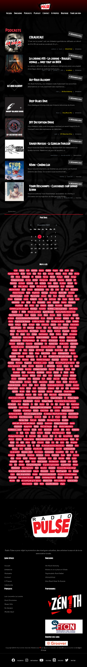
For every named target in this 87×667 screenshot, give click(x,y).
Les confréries (67, 436)
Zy (44, 648)
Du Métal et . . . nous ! (14, 430)
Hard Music (53, 293)
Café (34, 388)
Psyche (71, 299)
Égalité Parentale (48, 312)
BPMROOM (69, 446)
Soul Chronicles (10, 600)
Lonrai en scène (72, 481)
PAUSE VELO (9, 612)
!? (40, 356)
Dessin (23, 334)
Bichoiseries (67, 315)
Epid (62, 388)
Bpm (57, 388)
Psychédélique (15, 360)
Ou (37, 356)
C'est (33, 442)
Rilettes (62, 404)
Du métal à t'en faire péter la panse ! (60, 356)
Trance (46, 398)
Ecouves (42, 331)
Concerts (76, 455)
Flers (36, 468)
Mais (22, 442)
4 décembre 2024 (75, 35)
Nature (12, 331)
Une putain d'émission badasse (67, 474)
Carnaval (12, 344)
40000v (37, 477)
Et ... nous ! (66, 407)
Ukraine (25, 353)
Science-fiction (13, 388)
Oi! (32, 277)
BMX (62, 430)
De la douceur (53, 340)
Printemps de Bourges (61, 439)
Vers (21, 433)
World (62, 286)
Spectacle (41, 391)
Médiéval (28, 395)
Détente (29, 290)
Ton (52, 404)
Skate (68, 430)
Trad (34, 395)
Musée (24, 366)
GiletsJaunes (15, 468)
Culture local (71, 337)
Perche (69, 433)
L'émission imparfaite (40, 369)
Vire (48, 321)
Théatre (63, 302)
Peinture (11, 446)
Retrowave (57, 375)
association (54, 155)
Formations (73, 334)
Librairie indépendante (66, 426)
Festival (48, 270)
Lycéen (74, 458)
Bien (49, 328)
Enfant (34, 391)
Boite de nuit (73, 382)
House (29, 274)
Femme (47, 455)
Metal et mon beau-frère (34, 398)
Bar (68, 404)
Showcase (25, 360)
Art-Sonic (22, 283)
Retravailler (41, 302)
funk (49, 70)
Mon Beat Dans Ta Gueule (55, 581)
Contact (46, 13)
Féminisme (72, 302)
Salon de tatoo (73, 417)
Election (45, 436)
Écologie (31, 325)
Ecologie (50, 274)
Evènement (13, 461)
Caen (21, 449)
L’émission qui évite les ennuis (19, 309)
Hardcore (70, 296)
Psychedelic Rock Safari (54, 573)
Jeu (15, 465)
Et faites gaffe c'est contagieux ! (41, 407)
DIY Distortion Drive (41, 122)
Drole (76, 477)
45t (62, 290)
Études (65, 334)
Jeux (59, 325)
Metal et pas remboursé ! (16, 398)
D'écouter (40, 442)
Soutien (59, 366)
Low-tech (56, 430)
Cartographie (13, 407)
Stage (37, 353)
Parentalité (58, 305)
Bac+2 (36, 385)
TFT (24, 328)
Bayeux (50, 331)
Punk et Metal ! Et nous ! (25, 477)
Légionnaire (74, 344)
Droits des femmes (14, 385)
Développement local (53, 420)
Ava (51, 411)
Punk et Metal (45, 353)
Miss (39, 436)
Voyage (15, 350)
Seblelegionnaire (63, 353)
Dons (12, 458)
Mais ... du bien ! (23, 286)
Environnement (39, 290)
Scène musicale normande (44, 439)
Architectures (21, 455)
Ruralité (14, 312)
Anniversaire (42, 458)
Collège (34, 334)
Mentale (47, 433)
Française (21, 356)
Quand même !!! (73, 414)
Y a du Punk (75, 407)
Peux (19, 404)
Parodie (22, 391)
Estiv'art (75, 315)
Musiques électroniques (16, 436)
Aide (69, 461)
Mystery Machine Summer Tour (65, 312)
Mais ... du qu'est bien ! (23, 474)
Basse (77, 366)
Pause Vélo (8, 604)
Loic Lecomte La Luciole (13, 596)
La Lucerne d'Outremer (48, 347)
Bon (67, 442)
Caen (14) (70, 176)
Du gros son (12, 477)
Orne (33, 302)
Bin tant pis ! (12, 404)
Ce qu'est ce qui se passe (51, 465)
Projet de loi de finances (22, 321)
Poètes (29, 388)
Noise (26, 315)
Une (45, 328)
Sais (36, 404)
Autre (62, 442)
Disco (55, 296)
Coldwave (74, 331)
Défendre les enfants (34, 312)
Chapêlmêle (35, 293)
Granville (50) (68, 198)
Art (76, 296)
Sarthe (22, 388)
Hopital (52, 471)
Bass (39, 274)
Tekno (25, 350)
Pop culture (74, 290)
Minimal (32, 375)
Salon (68, 458)
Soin (67, 388)
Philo (29, 379)
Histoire (58, 274)
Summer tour (53, 344)
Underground (43, 280)
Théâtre (58, 334)
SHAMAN (43, 305)
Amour (75, 461)
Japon (49, 302)
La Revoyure (30, 356)
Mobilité (50, 305)
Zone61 (34, 430)
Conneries (29, 344)
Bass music (53, 395)
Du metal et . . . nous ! (40, 363)
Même (28, 442)
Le (17, 433)
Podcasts (28, 13)
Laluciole (76, 385)
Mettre (42, 404)
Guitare (35, 411)
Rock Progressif (61, 471)
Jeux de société (65, 155)
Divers (65, 274)
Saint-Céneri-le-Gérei (16, 315)
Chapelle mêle (16, 353)
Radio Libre (20, 344)
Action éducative (16, 328)
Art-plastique (27, 411)
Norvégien (28, 382)
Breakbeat (16, 372)
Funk (34, 274)
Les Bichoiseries (53, 286)
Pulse (45, 356)
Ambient (65, 375)
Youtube (63, 461)
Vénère (11, 321)
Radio (49, 283)
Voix (71, 366)
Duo (13, 369)
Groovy (77, 274)
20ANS (26, 296)
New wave (25, 375)
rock (43, 70)
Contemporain (15, 375)
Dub (72, 270)
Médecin (73, 347)
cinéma (62, 176)
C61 (75, 360)
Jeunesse (71, 293)
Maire (31, 353)
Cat (37, 305)
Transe (66, 372)
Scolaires (50, 318)
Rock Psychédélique (29, 340)
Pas (57, 442)
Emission (66, 318)
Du (71, 360)
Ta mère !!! (37, 417)
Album (69, 455)
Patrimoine (19, 363)
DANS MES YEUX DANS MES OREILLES (24, 423)
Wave (44, 375)
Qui (17, 442)
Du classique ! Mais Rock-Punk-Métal (55, 414)
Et (33, 446)
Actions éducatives (67, 411)
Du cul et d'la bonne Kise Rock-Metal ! (27, 318)
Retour (33, 433)
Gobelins (21, 465)
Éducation (13, 356)
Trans (44, 417)
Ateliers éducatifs (28, 337)
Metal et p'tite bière (65, 395)
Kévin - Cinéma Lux (39, 164)
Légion (12, 474)
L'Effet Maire (73, 309)
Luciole (26, 299)
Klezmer (37, 401)
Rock (27, 270)
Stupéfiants (19, 305)
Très (18, 481)
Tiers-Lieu (13, 283)
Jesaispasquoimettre (48, 477)
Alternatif (53, 280)
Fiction (76, 436)
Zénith (27, 461)
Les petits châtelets (52, 484)
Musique (59, 277)
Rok (56, 404)
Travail (52, 334)
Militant (75, 465)
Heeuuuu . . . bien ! (27, 452)
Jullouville (56, 302)
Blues (70, 274)
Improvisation (38, 344)
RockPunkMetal (20, 446)
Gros (29, 446)
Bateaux (14, 449)
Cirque (66, 366)
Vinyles (65, 299)
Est (77, 439)
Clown (28, 391)
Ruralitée (65, 420)
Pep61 (37, 325)
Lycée (77, 299)
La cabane (69, 70)
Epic (26, 305)
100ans (10, 299)
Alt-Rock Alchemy (39, 79)
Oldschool (62, 296)
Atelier (49, 379)
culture (53, 49)
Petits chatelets (27, 484)
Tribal (45, 395)
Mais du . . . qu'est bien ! (60, 328)
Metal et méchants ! (43, 337)
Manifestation (43, 334)
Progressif (66, 331)
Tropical (56, 372)
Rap (46, 299)
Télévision (20, 369)
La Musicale (25, 277)
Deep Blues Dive (38, 101)
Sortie (65, 382)
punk (56, 134)
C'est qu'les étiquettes (34, 465)
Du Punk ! (40, 433)
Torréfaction (42, 388)
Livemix (72, 423)
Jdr (20, 350)
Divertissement (53, 461)
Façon (47, 442)
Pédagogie (32, 458)
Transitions (31, 455)
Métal (28, 302)
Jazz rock (56, 379)
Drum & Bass (59, 350)
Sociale (35, 474)
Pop (76, 283)
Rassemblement (72, 340)
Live (52, 290)
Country (33, 315)
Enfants (31, 350)
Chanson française (18, 293)
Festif (40, 395)
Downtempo (48, 423)
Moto (49, 458)
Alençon (43, 296)
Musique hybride (29, 439)
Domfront (57, 331)
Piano (23, 372)
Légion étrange (23, 407)
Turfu (27, 433)
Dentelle (31, 366)
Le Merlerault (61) (69, 449)
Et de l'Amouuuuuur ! (25, 417)
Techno (55, 283)
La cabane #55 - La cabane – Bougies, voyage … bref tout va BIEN (50, 60)
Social (40, 315)
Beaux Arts (39, 366)
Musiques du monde (17, 280)
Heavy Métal (13, 417)
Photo (12, 334)
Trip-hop (45, 277)
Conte (40, 299)
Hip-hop (52, 277)
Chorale (18, 458)
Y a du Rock (17, 411)
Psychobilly (41, 420)
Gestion (51, 382)
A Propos (8, 581)
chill (62, 70)
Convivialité (55, 455)
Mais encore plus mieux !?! (48, 474)
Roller (40, 430)
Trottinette (75, 430)
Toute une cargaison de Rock (33, 414)
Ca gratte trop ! (66, 465)
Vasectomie (68, 305)
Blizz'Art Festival (14, 290)
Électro (73, 353)
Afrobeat (73, 375)
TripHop (36, 426)
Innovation (52, 468)
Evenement (36, 379)
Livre (28, 334)
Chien (76, 446)
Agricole (15, 391)
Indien (36, 484)
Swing (72, 372)
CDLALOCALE (36, 37)
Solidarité (33, 299)
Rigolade (51, 369)
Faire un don (75, 13)
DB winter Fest (47, 481)
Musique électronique (61, 423)
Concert (53, 325)
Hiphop (18, 277)
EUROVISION (22, 379)
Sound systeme (16, 401)
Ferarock (38, 277)
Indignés (35, 471)
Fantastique (19, 395)
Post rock (64, 379)
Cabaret (71, 350)
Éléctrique (60, 369)
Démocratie (44, 471)
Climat (54, 353)
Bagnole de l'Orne (22, 331)
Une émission (39, 452)
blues (57, 113)
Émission (38, 328)
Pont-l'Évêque (34, 331)
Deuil (55, 426)
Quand (12, 442)
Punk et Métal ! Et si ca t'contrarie (65, 401)
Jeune (33, 461)
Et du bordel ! (74, 325)
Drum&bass (40, 372)
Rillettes (62, 337)
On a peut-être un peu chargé (66, 468)
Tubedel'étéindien (69, 391)
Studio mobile (64, 344)
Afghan (58, 382)
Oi (26, 436)
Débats (67, 277)
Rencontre (72, 379)
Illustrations (75, 404)
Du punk (51, 363)
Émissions (18, 13)
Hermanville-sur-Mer (32, 347)
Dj (61, 372)
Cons (73, 369)
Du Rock (28, 280)
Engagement (28, 426)
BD (38, 340)
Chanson (65, 325)
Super (72, 439)
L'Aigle (68, 321)
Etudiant (65, 347)
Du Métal (62, 283)
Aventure (40, 423)
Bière (23, 290)
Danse (46, 315)
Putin (71, 452)
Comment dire (49, 452)
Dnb (66, 350)
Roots (23, 274)
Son (78, 363)
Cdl (46, 344)
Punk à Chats (44, 411)
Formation (42, 309)
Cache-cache (68, 477)
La (65, 398)
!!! (76, 452)
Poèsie (35, 382)
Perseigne (58, 318)
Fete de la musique (16, 296)
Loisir (57, 290)
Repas (63, 455)
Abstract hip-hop (15, 340)
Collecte (68, 385)
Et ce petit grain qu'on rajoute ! (31, 481)
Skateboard (47, 430)
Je (49, 417)
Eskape (21, 461)
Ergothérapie (75, 388)
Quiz (10, 465)
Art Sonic (43, 283)
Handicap (11, 363)
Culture (21, 270)
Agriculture (64, 360)
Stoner (11, 325)
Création (18, 439)
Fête (72, 318)
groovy (55, 70)
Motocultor (69, 286)
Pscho (50, 375)
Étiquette (26, 404)
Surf (43, 379)
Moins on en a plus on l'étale (56, 569)
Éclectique (33, 309)
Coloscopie (73, 328)
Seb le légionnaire (27, 468)
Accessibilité (60, 452)
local (60, 49)
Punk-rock (33, 420)
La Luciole (30, 283)
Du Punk (35, 280)
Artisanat (51, 388)
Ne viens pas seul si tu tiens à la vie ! (53, 446)
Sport (28, 293)
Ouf (67, 452)
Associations (43, 382)
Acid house (52, 299)
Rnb (17, 334)
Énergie (60, 477)
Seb (70, 471)
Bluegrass (74, 442)
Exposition (28, 449)
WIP (75, 280)
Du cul (43, 318)
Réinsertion (58, 391)
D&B (36, 283)
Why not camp (35, 296)
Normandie (49, 350)
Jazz (22, 302)
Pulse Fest (31, 328)
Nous (38, 446)
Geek (67, 290)
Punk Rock (54, 337)
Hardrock (68, 280)
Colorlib (61, 648)
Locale (64, 417)
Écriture (11, 439)
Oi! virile (43, 385)
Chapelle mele (16, 337)
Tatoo (75, 356)
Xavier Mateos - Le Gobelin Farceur (49, 143)
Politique (18, 325)
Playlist (37, 13)
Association (15, 302)
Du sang (62, 340)
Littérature (45, 325)
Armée (25, 458)
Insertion (49, 391)
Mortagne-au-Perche (57, 321)
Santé (59, 315)
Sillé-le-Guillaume (59, 481)
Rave (77, 318)
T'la (47, 404)
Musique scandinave (16, 382)
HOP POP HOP (40, 350)
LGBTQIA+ (44, 340)
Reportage (55, 360)
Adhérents (8, 585)
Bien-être (28, 369)
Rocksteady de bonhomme (56, 385)
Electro (41, 270)
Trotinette (27, 430)
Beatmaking (31, 372)
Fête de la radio (41, 286)
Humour (70, 283)
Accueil (9, 13)
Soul (44, 274)
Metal (67, 270)
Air (56, 436)
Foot (55, 458)
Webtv (42, 484)
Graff (39, 375)
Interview (34, 270)
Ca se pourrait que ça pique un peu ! (20, 471)
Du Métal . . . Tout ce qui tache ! (57, 309)
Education (44, 468)
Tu (32, 404)
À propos (55, 13)
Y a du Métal (57, 407)
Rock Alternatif (28, 401)
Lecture (57, 411)
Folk (15, 286)
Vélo (49, 296)
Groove (14, 379)
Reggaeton (28, 363)
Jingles (62, 484)
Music (59, 347)
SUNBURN (76, 321)
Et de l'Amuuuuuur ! (58, 433)
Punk (61, 270)
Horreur (52, 315)
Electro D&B (62, 293)
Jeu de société (14, 452)
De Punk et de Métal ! (15, 414)
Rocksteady (18, 299)
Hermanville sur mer (17, 347)
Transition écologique (43, 360)
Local (15, 270)
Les (60, 436)
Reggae (55, 270)
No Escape (8, 608)
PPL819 (24, 312)
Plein (51, 436)
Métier (32, 305)
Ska (59, 299)
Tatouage (45, 293)
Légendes (61, 280)
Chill (12, 277)
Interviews (32, 436)
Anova (32, 360)
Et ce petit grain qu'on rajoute (65, 363)
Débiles (67, 369)
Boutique (64, 13)
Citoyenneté (18, 426)
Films (30, 385)
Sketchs (12, 481)
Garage (73, 277)
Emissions (11, 455)
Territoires (39, 455)
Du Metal (11, 318)
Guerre (24, 385)
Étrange (75, 471)
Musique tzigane (73, 398)
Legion (25, 325)
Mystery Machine (13, 274)
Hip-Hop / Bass (23, 420)
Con (53, 442)
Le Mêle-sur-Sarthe (38, 321)
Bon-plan (61, 458)
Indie (47, 290)
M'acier (57, 417)
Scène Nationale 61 (14, 366)
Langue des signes (56, 398)
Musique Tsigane (47, 401)
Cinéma (32, 286)
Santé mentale (42, 461)
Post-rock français (46, 426)
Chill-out (48, 372)
